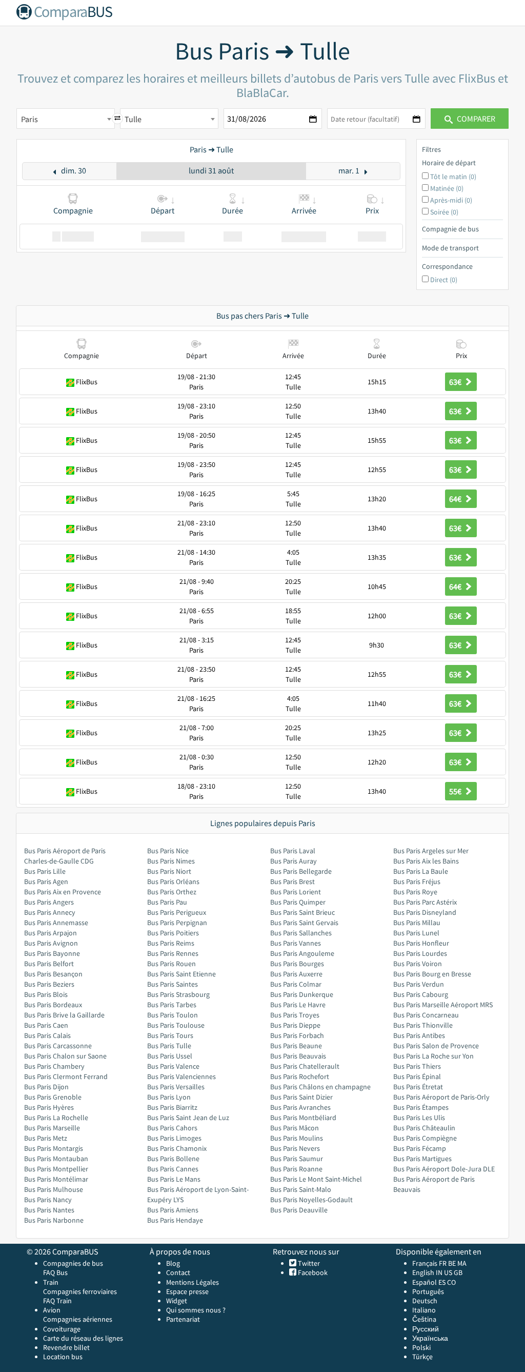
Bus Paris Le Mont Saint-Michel (316, 1179)
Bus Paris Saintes (172, 984)
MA (462, 1263)
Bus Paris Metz (45, 1138)
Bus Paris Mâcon (294, 1127)
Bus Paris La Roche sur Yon (433, 1056)
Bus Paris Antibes (419, 1035)
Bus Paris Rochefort (299, 1076)
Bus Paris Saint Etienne (181, 973)
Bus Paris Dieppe (295, 1025)
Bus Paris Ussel (169, 1056)
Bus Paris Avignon (51, 943)
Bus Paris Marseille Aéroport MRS (443, 1004)
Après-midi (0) (451, 200)
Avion (51, 1310)
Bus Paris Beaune (296, 1045)
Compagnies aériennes (77, 1319)
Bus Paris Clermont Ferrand (66, 1076)
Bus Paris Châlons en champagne (320, 1086)
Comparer (475, 118)
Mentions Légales (192, 1282)
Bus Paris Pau (167, 902)
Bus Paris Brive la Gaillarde (64, 1015)
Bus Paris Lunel (416, 932)
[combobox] (65, 118)
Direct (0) (443, 279)
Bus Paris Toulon (172, 1015)
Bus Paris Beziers (49, 984)
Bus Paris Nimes (171, 861)
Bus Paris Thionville (423, 1025)
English (423, 1272)
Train (50, 1282)
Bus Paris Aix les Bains (426, 861)
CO (451, 1282)
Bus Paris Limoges (174, 1138)
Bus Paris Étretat (418, 1086)
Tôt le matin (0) (453, 176)
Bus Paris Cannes (172, 1168)
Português (428, 1291)
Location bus (63, 1356)
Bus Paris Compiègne (425, 1138)
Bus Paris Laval (292, 850)
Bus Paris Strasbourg (178, 994)
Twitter (308, 1263)
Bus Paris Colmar (295, 984)
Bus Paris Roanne (296, 1168)
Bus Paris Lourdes (420, 953)
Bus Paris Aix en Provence (62, 891)
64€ (456, 499)
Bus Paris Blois (46, 994)
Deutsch (424, 1300)
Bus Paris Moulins (296, 1138)
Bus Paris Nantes (49, 1209)
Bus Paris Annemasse (56, 922)
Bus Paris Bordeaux (53, 1004)
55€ (456, 791)
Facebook (312, 1272)
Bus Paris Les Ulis (419, 1117)
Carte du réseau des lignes (83, 1338)
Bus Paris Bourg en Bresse (432, 973)
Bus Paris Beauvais (298, 1056)
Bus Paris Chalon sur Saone (65, 1056)
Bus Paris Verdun (418, 984)
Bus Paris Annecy (49, 912)
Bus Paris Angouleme (302, 953)
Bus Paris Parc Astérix (425, 902)
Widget (176, 1300)
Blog (173, 1263)
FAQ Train (57, 1300)
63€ (456, 382)
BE (452, 1263)
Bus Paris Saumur (296, 1158)
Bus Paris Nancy (48, 1199)
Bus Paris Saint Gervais (304, 922)
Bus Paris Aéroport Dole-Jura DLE (444, 1168)
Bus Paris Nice (168, 850)
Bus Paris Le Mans (173, 1179)
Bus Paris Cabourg (420, 994)
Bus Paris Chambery (54, 1066)
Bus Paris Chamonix (177, 1148)
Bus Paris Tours (170, 1035)
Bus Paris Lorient (295, 891)
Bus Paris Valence (173, 1066)
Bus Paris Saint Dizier (301, 1097)
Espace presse (187, 1291)
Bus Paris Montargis (53, 1148)
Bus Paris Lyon (169, 1097)
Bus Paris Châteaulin (424, 1127)
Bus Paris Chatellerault (304, 1066)
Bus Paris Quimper (298, 902)
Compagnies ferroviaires (80, 1291)
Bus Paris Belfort (49, 963)
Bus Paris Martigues (422, 1158)
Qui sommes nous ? (196, 1310)
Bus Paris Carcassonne (58, 1045)
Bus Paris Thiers (417, 1066)
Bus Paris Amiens (172, 1209)
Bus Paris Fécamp (419, 1148)
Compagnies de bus (73, 1263)
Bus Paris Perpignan (177, 922)
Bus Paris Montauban (56, 1158)
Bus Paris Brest (292, 881)
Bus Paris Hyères (49, 1107)
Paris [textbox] (29, 119)
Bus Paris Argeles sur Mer (431, 850)
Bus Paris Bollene (173, 1158)
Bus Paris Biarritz (172, 1107)
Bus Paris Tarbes (171, 1004)
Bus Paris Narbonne (54, 1220)
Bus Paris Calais (47, 1035)
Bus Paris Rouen (171, 963)
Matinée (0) (446, 188)
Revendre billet (66, 1347)
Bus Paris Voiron (417, 963)
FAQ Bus (55, 1272)
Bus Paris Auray (293, 861)
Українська (430, 1338)
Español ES (429, 1282)
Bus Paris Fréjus (416, 881)
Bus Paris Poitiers (173, 932)
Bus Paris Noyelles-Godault (311, 1199)
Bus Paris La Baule (420, 871)
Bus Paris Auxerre (296, 973)
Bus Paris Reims (170, 943)
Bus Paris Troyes (294, 1015)
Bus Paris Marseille (52, 1127)
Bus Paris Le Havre (298, 1004)
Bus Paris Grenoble (53, 1097)
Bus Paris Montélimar (56, 1179)
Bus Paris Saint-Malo (300, 1189)
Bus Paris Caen (46, 1025)
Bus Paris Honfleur (421, 943)
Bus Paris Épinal (417, 1076)
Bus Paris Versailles (176, 1086)
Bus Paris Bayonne (52, 953)
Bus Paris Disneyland (424, 912)
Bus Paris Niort (169, 871)
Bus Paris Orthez (171, 891)
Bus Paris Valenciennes (181, 1076)
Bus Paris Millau (416, 922)
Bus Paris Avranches (300, 1107)
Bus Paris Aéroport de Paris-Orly (441, 1097)
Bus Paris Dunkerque (301, 994)
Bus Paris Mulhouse (53, 1189)
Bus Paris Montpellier (56, 1168)
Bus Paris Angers (49, 902)
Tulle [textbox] (133, 119)
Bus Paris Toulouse (176, 1025)
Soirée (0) (444, 212)
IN (439, 1272)
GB (458, 1272)
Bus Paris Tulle (169, 1045)
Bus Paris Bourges (297, 963)
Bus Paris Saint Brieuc (302, 912)
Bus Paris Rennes (172, 953)
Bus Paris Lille (45, 871)
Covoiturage (61, 1329)
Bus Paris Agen (46, 881)
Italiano (424, 1310)
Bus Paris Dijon (46, 1086)
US (448, 1272)
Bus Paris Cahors (172, 1127)
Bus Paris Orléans (173, 881)
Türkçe (422, 1356)
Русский (425, 1329)
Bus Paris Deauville (299, 1209)
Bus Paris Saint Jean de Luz (188, 1117)
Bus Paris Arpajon (50, 932)
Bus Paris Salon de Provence (436, 1045)
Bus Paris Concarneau (426, 1015)
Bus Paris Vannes (295, 943)
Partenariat (183, 1319)
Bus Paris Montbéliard (303, 1117)
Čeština (424, 1319)
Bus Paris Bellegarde (301, 871)
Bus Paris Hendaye (175, 1220)
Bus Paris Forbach (297, 1035)
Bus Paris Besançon (53, 973)
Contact (178, 1272)
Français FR (429, 1263)
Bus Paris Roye (415, 891)
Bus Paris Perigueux (176, 912)
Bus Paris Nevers (295, 1148)
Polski (421, 1347)
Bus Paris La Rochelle (56, 1117)
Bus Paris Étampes (421, 1107)
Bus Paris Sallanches (301, 932)
